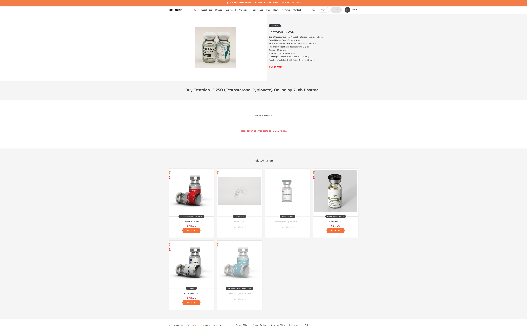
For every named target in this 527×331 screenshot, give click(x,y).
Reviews (286, 10)
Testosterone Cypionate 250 (287, 222)
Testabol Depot (191, 222)
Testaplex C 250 (191, 293)
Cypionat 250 (335, 222)
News (276, 10)
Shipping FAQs (277, 325)
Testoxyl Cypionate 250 (239, 293)
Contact (297, 10)
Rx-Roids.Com (198, 325)
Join (336, 10)
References (294, 325)
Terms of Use (242, 325)
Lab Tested (230, 10)
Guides (308, 325)
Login (323, 10)
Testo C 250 (239, 222)
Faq (268, 10)
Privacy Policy (259, 325)
